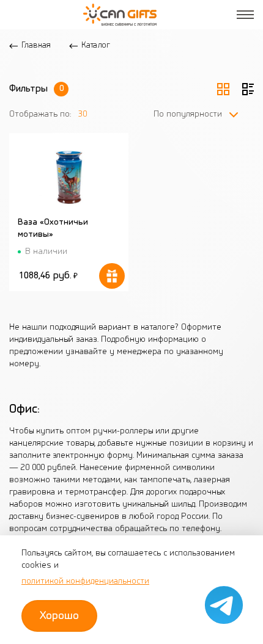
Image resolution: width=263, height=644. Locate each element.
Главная (36, 45)
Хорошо (59, 616)
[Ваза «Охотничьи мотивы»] (68, 177)
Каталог (95, 45)
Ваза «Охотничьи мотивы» (53, 228)
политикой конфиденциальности (85, 581)
